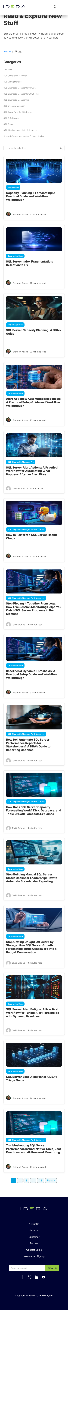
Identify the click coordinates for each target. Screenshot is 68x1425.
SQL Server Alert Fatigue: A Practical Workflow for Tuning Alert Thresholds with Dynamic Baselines (32, 1013)
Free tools (7, 69)
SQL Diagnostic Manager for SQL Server (21, 94)
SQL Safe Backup (11, 118)
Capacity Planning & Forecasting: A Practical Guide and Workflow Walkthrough (31, 196)
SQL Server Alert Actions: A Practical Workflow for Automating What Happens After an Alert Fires (32, 471)
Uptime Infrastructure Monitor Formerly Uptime (23, 136)
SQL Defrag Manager (12, 82)
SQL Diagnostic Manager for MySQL (19, 88)
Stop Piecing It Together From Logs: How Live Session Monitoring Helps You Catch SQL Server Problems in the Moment (33, 608)
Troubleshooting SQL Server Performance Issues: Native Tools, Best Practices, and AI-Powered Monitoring (33, 1149)
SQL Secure (8, 124)
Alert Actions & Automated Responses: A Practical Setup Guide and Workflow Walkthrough (33, 402)
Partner (34, 1243)
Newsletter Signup (34, 1256)
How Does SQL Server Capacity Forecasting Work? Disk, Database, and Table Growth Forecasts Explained (33, 810)
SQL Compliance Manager (15, 76)
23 (40, 1180)
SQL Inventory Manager (14, 106)
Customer (34, 1236)
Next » (51, 1180)
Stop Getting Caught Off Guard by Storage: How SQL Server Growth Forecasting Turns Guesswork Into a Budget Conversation (31, 947)
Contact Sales (34, 1249)
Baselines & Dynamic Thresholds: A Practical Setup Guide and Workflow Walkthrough (31, 674)
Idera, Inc (34, 1230)
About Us (34, 1224)
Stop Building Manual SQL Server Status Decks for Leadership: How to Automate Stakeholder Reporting (31, 878)
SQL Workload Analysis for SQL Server (20, 130)
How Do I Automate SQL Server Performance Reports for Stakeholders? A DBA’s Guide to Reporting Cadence (28, 745)
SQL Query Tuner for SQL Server (17, 112)
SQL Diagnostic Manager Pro (16, 100)
